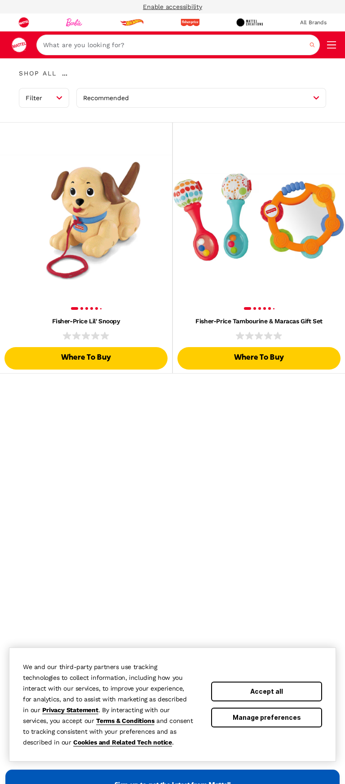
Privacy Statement (70, 710)
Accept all (266, 691)
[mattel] (24, 22)
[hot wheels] (131, 22)
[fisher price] (190, 22)
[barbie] (74, 22)
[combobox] (178, 45)
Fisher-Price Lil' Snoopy (86, 321)
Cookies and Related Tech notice (122, 742)
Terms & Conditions (125, 720)
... (64, 73)
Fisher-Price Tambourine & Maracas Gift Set (258, 321)
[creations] (249, 22)
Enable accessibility (172, 7)
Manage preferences (267, 717)
